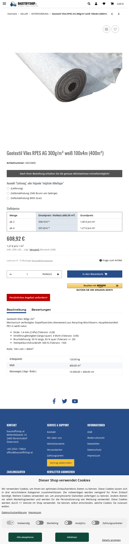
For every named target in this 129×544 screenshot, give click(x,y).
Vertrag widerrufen (61, 462)
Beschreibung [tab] (16, 309)
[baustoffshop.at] (23, 4)
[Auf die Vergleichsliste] (106, 29)
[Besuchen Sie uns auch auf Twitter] (64, 401)
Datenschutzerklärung (14, 512)
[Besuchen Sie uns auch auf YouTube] (75, 401)
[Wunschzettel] (104, 3)
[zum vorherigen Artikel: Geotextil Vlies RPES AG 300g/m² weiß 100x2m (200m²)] (112, 13)
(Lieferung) (17, 188)
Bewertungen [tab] (41, 309)
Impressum (93, 455)
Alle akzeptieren (25, 537)
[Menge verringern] (10, 274)
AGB (89, 432)
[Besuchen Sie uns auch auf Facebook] (54, 401)
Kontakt (51, 432)
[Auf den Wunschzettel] (115, 29)
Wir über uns (54, 437)
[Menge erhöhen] (58, 274)
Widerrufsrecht (95, 437)
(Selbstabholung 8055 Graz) (26, 198)
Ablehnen (72, 537)
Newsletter (93, 443)
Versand (34, 249)
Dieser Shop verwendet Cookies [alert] (64, 480)
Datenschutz (94, 449)
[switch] (10, 523)
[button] (90, 3)
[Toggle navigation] (4, 2)
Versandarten (54, 449)
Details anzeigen (111, 540)
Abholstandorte (55, 443)
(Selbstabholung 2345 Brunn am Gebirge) (34, 193)
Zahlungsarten (55, 455)
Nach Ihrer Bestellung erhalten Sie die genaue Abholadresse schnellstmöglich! (64, 173)
